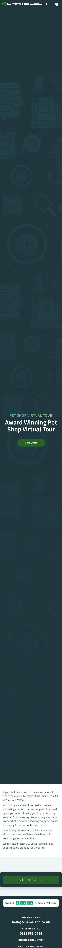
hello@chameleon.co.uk (31, 922)
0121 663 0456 (31, 933)
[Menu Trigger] (57, 5)
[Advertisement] (31, 40)
